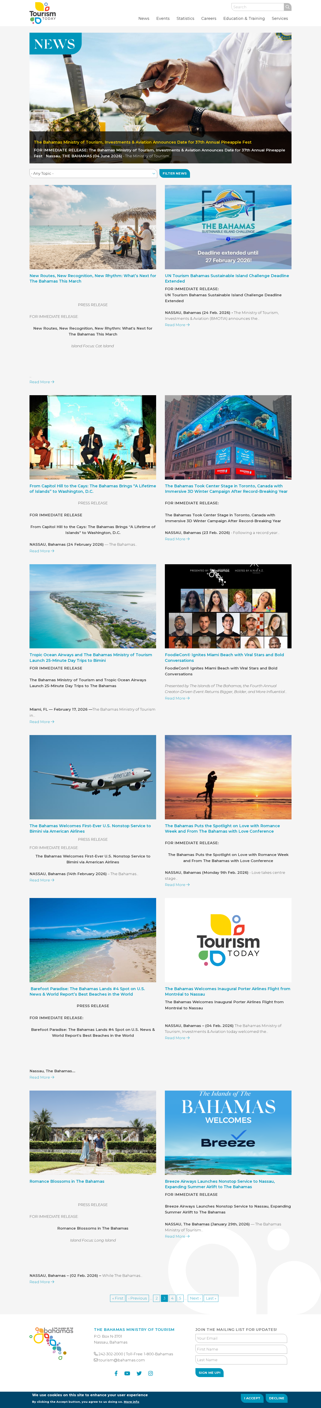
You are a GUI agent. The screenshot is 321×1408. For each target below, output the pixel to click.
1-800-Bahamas (158, 1354)
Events (163, 18)
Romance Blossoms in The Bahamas (66, 1181)
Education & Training (244, 18)
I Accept (252, 1398)
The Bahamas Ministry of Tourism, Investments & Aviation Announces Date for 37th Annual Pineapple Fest (143, 142)
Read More (40, 382)
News (143, 18)
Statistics (185, 18)
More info (131, 1401)
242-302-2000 (110, 1354)
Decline (276, 1398)
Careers (208, 18)
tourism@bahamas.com (121, 1360)
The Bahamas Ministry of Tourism (134, 1329)
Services (280, 18)
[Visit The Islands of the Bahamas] (51, 1344)
